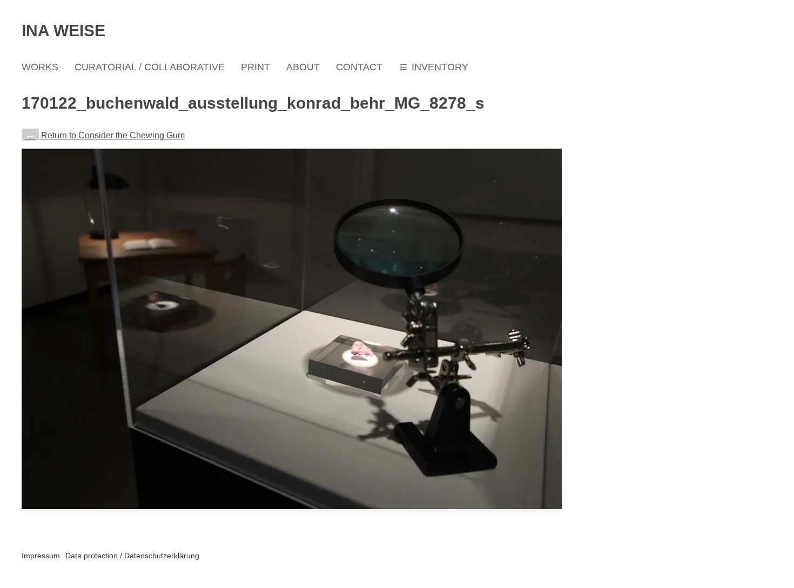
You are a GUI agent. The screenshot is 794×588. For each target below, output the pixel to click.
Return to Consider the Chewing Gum (105, 135)
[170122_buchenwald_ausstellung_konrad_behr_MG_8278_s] (292, 506)
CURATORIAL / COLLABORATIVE (150, 67)
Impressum (41, 555)
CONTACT (359, 67)
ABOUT (303, 67)
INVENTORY (440, 67)
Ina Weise (63, 30)
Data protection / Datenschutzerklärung (132, 555)
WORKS (40, 67)
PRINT (255, 67)
